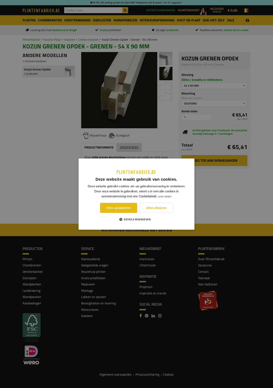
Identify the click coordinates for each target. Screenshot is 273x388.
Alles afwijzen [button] (156, 208)
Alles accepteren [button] (118, 208)
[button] (136, 219)
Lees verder (164, 196)
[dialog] (136, 194)
